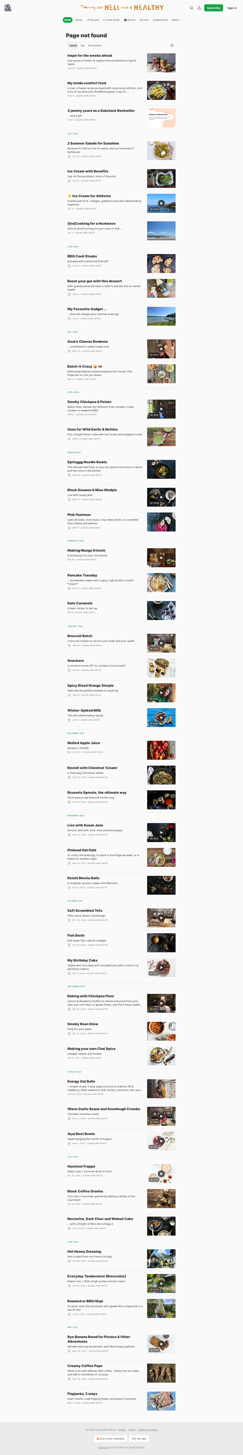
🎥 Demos (129, 20)
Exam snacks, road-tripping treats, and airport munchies (101, 1398)
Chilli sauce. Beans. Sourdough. (86, 915)
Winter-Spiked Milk (84, 710)
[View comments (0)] (94, 73)
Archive (144, 20)
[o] (161, 203)
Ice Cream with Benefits (87, 171)
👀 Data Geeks (111, 20)
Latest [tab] (73, 45)
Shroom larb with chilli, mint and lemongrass (95, 830)
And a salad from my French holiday (89, 1256)
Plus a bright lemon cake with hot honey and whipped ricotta (104, 434)
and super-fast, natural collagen (86, 940)
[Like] (69, 593)
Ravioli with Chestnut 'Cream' (92, 768)
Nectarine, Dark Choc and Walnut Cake (100, 1219)
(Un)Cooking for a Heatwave (91, 223)
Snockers (75, 661)
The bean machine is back (83, 1114)
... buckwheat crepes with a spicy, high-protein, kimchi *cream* (100, 582)
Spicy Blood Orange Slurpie (90, 686)
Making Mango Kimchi (86, 550)
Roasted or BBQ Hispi (85, 1301)
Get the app (139, 1438)
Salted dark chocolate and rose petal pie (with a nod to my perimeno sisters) (103, 967)
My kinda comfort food (86, 83)
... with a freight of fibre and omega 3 (90, 1224)
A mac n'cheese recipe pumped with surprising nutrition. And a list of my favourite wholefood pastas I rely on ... (104, 89)
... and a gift (74, 115)
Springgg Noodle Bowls (87, 462)
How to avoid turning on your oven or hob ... (94, 228)
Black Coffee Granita (85, 1191)
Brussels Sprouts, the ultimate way (97, 793)
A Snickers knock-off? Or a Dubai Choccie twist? (96, 665)
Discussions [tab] (94, 45)
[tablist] (85, 45)
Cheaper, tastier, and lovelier (84, 1053)
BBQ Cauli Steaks (82, 256)
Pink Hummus (79, 515)
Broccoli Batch (79, 636)
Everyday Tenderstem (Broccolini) (96, 1276)
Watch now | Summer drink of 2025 (89, 1171)
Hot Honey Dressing (84, 1252)
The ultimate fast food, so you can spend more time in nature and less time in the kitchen (104, 468)
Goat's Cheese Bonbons (87, 342)
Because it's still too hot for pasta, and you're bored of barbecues (100, 150)
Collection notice (147, 1429)
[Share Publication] (199, 7)
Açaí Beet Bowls (81, 1134)
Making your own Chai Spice (91, 1049)
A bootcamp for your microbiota (87, 555)
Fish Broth (75, 935)
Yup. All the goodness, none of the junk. (91, 176)
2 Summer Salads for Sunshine (93, 143)
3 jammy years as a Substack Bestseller (101, 111)
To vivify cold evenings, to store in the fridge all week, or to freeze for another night (103, 856)
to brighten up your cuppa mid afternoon (92, 883)
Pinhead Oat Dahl (81, 850)
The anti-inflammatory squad (85, 715)
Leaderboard (160, 20)
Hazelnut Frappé (81, 1166)
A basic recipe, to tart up (82, 608)
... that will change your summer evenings (93, 314)
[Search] (191, 7)
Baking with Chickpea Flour (90, 996)
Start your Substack (112, 1438)
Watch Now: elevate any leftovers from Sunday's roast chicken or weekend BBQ (100, 408)
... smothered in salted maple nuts (88, 346)
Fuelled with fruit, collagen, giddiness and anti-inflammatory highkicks (104, 202)
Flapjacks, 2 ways (82, 1394)
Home (67, 20)
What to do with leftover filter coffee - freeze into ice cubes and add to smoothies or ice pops (103, 1372)
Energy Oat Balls (81, 1081)
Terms (132, 1429)
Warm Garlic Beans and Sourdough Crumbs (103, 1109)
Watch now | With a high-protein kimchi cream (96, 1281)
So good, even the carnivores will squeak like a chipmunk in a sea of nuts (105, 1307)
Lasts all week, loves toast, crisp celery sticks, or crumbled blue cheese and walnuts (102, 521)
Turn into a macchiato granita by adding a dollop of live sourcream (101, 1198)
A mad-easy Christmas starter (85, 773)
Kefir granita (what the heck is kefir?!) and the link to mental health (104, 287)
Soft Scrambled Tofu (84, 911)
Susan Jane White (87, 68)
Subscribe (213, 8)
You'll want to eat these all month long (90, 797)
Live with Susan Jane (79, 495)
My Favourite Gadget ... (87, 309)
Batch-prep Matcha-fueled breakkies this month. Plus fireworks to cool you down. (99, 373)
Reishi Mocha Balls (83, 878)
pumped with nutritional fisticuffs (87, 261)
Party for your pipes (79, 1029)
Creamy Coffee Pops (84, 1366)
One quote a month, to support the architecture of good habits (101, 62)
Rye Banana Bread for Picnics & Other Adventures (98, 1339)
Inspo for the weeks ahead (89, 56)
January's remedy (78, 748)
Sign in (232, 8)
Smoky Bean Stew (82, 1024)
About (175, 20)
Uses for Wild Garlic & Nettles (92, 429)
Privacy (122, 1429)
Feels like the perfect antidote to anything (92, 690)
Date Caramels (80, 603)
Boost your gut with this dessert (94, 281)
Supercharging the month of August (89, 1139)
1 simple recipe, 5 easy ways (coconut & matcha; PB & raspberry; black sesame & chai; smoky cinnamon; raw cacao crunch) (104, 1088)
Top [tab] (82, 45)
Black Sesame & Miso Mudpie (92, 490)
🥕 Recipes (93, 20)
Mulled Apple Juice (83, 743)
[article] (121, 64)
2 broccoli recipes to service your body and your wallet (100, 641)
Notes (78, 20)
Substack (104, 1447)
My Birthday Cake (82, 960)
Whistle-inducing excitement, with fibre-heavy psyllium (101, 1346)
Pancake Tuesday (82, 575)
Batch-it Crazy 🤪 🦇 (84, 366)
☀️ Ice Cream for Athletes (89, 196)
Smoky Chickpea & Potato (89, 402)
